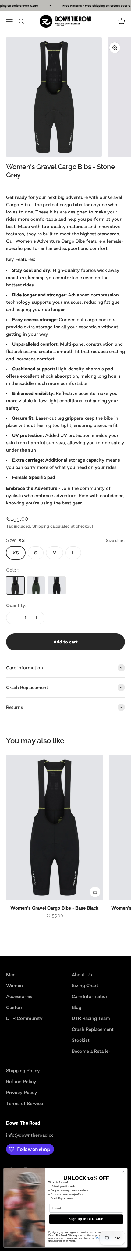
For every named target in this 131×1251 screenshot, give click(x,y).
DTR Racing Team (91, 1018)
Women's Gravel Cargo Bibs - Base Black (54, 908)
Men (11, 974)
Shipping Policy (23, 1070)
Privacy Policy (21, 1092)
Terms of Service (24, 1103)
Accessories (19, 996)
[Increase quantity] (36, 618)
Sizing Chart (85, 985)
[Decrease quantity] (14, 618)
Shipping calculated (51, 526)
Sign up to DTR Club (86, 1219)
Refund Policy (21, 1081)
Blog (76, 1007)
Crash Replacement (93, 1029)
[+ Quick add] (95, 891)
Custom (14, 1007)
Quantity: (16, 605)
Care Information (90, 996)
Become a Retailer (91, 1051)
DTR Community (24, 1018)
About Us (82, 974)
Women (14, 985)
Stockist (81, 1040)
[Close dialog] (123, 1172)
